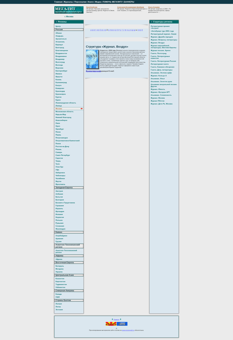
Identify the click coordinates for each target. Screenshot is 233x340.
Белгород (60, 47)
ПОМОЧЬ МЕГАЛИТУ (112, 2)
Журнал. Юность (158, 89)
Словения (60, 226)
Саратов (59, 158)
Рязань (59, 149)
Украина (59, 272)
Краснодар (60, 91)
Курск (58, 100)
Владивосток (61, 53)
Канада (59, 294)
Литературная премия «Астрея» (160, 27)
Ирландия (60, 211)
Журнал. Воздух (158, 43)
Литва (58, 307)
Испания (59, 214)
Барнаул (59, 45)
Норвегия (60, 217)
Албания (59, 194)
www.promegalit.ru (128, 330)
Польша (59, 220)
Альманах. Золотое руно (161, 81)
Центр (58, 26)
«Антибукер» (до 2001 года (162, 31)
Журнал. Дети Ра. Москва (161, 104)
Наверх (116, 319)
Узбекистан (60, 287)
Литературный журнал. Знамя (163, 34)
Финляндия (60, 229)
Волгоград (60, 62)
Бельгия (59, 197)
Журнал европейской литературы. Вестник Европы (163, 46)
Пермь (58, 135)
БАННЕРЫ (129, 2)
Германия (60, 206)
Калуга (58, 85)
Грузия (58, 241)
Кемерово (60, 88)
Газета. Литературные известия (160, 57)
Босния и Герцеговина (65, 203)
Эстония (59, 310)
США (58, 297)
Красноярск (61, 94)
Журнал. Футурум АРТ (160, 92)
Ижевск (59, 74)
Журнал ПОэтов (157, 101)
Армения (59, 239)
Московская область (65, 111)
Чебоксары (60, 175)
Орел (58, 126)
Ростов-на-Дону (62, 146)
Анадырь (59, 36)
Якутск (58, 181)
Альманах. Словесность (161, 95)
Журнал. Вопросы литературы (164, 40)
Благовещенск (62, 50)
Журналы (68, 2)
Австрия (59, 191)
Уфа (57, 170)
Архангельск (61, 39)
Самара (59, 152)
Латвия (59, 304)
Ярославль (60, 184)
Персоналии (80, 2)
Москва (59, 109)
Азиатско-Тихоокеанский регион (66, 251)
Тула (58, 164)
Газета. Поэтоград (158, 53)
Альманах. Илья (158, 79)
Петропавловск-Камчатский (68, 141)
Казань (59, 79)
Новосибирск (61, 120)
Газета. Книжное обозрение (162, 67)
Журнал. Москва (158, 98)
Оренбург (60, 129)
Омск (58, 123)
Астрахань (60, 42)
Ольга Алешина (154, 7)
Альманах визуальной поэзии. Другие (164, 85)
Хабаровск (60, 173)
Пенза (58, 132)
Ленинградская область (66, 103)
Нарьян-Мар (61, 114)
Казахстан (60, 279)
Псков (58, 143)
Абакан (59, 33)
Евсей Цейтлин (91, 7)
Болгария (60, 200)
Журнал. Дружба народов (162, 37)
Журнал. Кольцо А (159, 76)
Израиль (59, 208)
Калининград (61, 82)
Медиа (98, 2)
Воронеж (59, 68)
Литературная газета (160, 64)
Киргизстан (60, 281)
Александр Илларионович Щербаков (130, 7)
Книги (91, 2)
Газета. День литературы (161, 70)
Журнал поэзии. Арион (160, 50)
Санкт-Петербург (63, 155)
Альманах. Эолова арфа (161, 73)
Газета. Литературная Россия (163, 61)
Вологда (59, 65)
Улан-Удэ (59, 167)
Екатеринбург (61, 71)
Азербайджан (61, 236)
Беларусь (60, 266)
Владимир (60, 59)
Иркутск (59, 77)
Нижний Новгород (63, 117)
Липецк (59, 106)
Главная (58, 2)
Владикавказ (61, 56)
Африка (59, 259)
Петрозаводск (62, 138)
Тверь (58, 161)
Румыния (59, 223)
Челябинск (60, 178)
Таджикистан (61, 284)
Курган (58, 97)
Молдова (59, 269)
